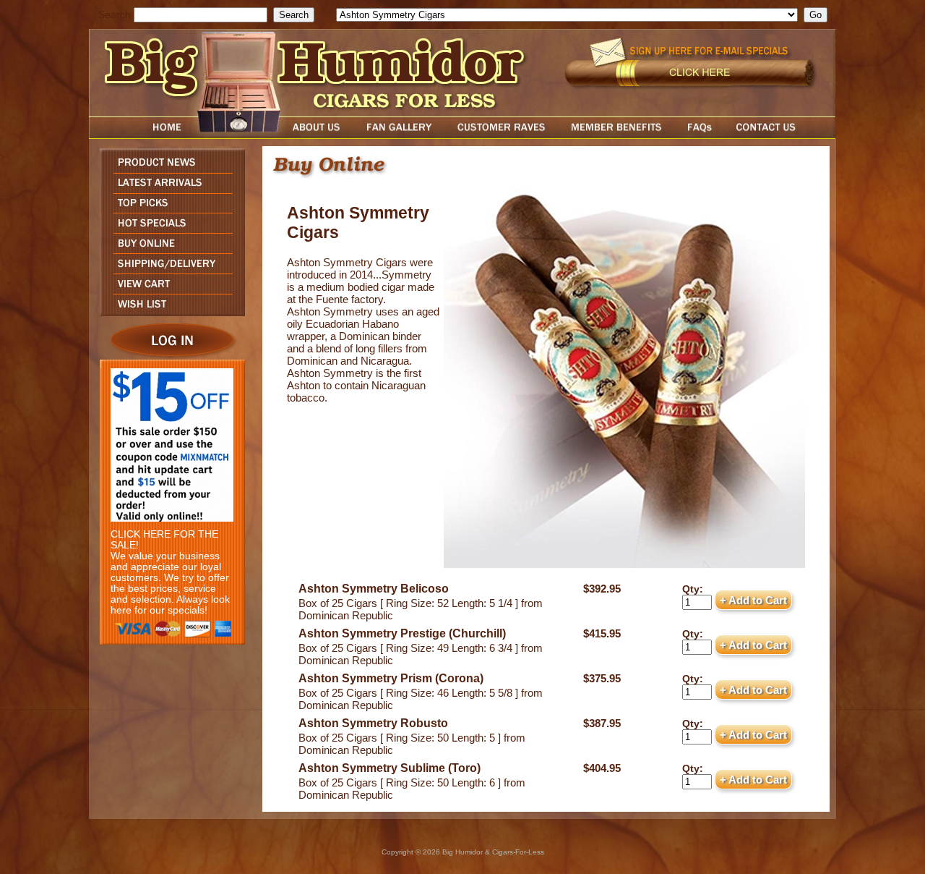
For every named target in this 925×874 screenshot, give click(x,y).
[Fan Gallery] (398, 135)
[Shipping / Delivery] (168, 269)
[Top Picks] (168, 209)
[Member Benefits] (616, 135)
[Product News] (168, 169)
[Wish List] (168, 312)
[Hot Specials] (168, 229)
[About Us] (320, 135)
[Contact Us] (780, 135)
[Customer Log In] (168, 355)
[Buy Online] (168, 249)
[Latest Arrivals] (168, 189)
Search (114, 14)
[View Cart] (168, 290)
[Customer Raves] (502, 135)
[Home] (139, 135)
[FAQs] (699, 135)
